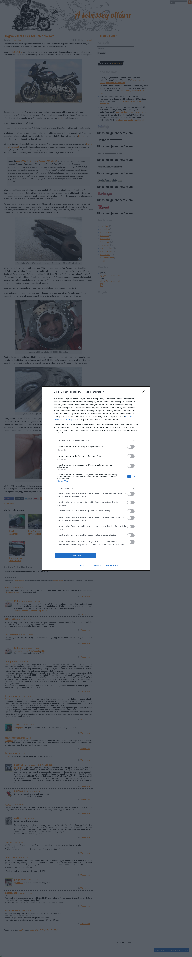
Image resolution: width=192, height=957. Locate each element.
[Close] (144, 392)
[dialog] (96, 479)
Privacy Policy (112, 565)
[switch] (131, 447)
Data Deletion (80, 565)
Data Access (96, 565)
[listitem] (96, 440)
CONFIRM (76, 555)
